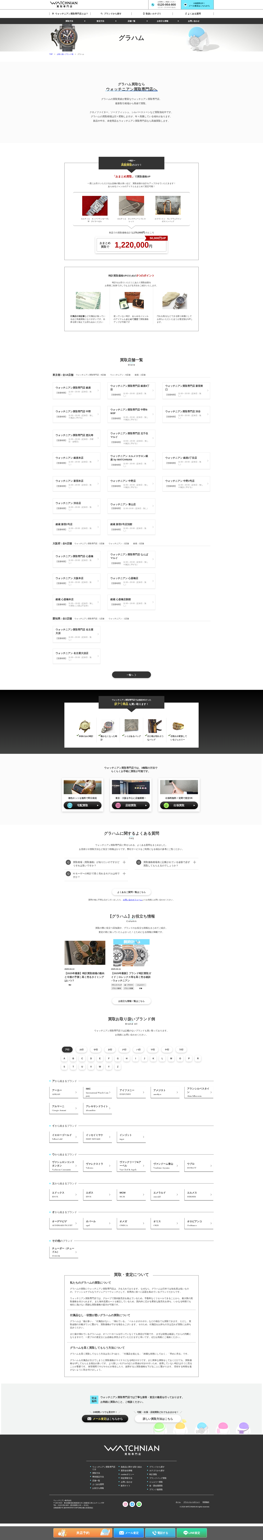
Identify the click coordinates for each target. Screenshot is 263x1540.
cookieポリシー (127, 1474)
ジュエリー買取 (156, 1482)
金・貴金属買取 (156, 1486)
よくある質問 (98, 1484)
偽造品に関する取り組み (131, 1467)
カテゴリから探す (157, 1470)
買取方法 (96, 1473)
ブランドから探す (157, 1467)
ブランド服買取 (156, 1489)
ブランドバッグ (117, 985)
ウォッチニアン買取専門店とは (103, 1468)
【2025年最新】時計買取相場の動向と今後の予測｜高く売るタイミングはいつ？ (85, 977)
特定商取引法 (126, 1478)
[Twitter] (132, 1504)
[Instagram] (125, 1504)
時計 (70, 985)
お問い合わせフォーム (132, 900)
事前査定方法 (98, 1477)
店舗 (140, 988)
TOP (51, 54)
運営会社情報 (126, 1470)
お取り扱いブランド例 (65, 54)
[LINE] (139, 1504)
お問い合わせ (126, 1482)
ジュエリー (141, 985)
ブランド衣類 (128, 988)
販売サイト (125, 1486)
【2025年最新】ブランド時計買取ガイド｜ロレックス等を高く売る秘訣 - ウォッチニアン (131, 977)
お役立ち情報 (98, 1488)
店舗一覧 (96, 1480)
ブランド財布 (116, 988)
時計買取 (153, 1474)
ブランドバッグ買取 (158, 1478)
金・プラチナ (129, 985)
